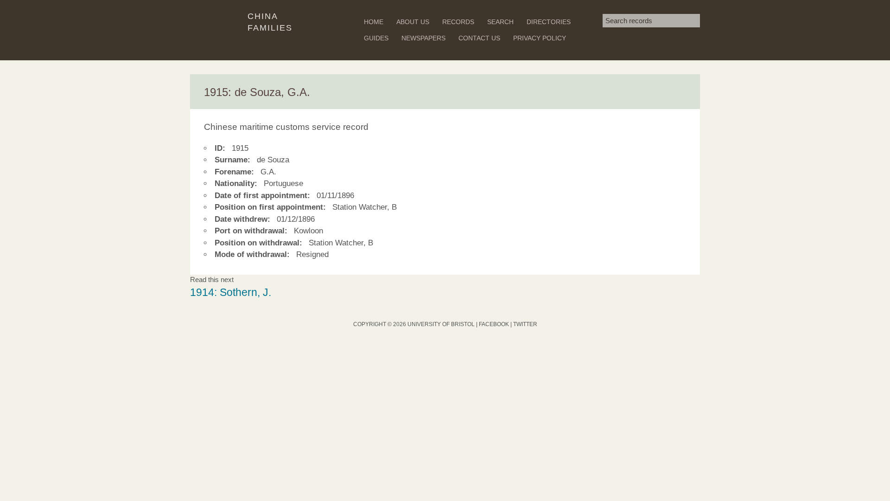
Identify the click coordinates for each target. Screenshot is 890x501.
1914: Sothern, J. (230, 292)
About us (412, 22)
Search (500, 22)
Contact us (479, 38)
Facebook (494, 324)
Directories (549, 22)
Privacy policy (539, 38)
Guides (376, 38)
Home (373, 22)
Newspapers (423, 38)
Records (458, 22)
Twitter (525, 324)
